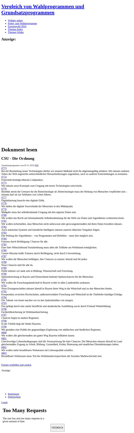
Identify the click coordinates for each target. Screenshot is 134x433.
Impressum (13, 394)
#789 (4, 268)
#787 (4, 256)
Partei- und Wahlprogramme (22, 23)
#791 (4, 279)
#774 (4, 177)
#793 (4, 291)
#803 (4, 353)
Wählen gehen (15, 20)
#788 (4, 262)
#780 (4, 215)
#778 (4, 203)
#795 (4, 303)
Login (4, 402)
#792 (4, 285)
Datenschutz (14, 396)
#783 (4, 232)
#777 (4, 197)
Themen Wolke (16, 32)
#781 (4, 221)
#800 (4, 332)
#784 (4, 238)
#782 (4, 226)
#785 (4, 244)
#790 (4, 273)
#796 (4, 309)
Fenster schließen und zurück (16, 364)
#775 (4, 182)
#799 (4, 326)
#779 (4, 209)
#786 (4, 250)
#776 (4, 188)
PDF (37, 165)
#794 (4, 297)
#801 (4, 338)
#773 (4, 168)
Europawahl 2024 (17, 26)
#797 (4, 315)
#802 (4, 347)
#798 (4, 320)
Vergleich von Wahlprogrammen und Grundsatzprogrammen (42, 9)
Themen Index (15, 29)
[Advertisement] (14, 94)
